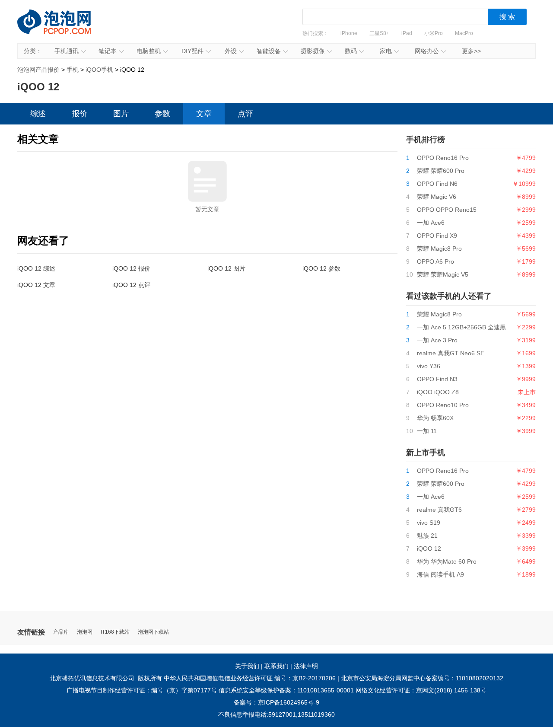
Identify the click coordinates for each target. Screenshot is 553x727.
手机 (73, 69)
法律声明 (306, 666)
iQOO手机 (99, 69)
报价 (79, 113)
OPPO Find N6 (437, 183)
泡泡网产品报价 (62, 28)
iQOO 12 (429, 548)
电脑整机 (149, 51)
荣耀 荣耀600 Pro (440, 170)
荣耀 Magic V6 (436, 196)
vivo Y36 (428, 366)
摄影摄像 (313, 51)
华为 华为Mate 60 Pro (447, 561)
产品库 (61, 632)
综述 (38, 113)
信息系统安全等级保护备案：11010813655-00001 (286, 690)
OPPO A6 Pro (435, 261)
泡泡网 (84, 632)
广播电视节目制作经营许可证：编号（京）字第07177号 (142, 690)
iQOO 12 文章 (36, 284)
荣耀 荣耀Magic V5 (442, 274)
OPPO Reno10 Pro (443, 405)
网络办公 (427, 51)
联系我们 (276, 666)
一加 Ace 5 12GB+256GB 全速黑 (461, 327)
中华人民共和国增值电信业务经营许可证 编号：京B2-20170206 (250, 678)
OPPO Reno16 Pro (443, 157)
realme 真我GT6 (439, 509)
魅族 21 (427, 535)
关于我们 (247, 666)
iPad (406, 33)
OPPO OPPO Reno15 (447, 209)
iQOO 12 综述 (36, 268)
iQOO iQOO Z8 (438, 392)
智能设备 (269, 51)
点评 (245, 113)
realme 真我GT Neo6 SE (450, 353)
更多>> (471, 51)
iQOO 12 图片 (226, 268)
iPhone (348, 33)
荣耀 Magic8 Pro (439, 248)
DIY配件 (192, 51)
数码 (351, 51)
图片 (121, 113)
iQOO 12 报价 (131, 268)
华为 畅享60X (435, 418)
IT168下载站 (115, 632)
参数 (162, 113)
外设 (231, 51)
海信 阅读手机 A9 (440, 574)
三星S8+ (379, 33)
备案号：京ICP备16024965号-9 (276, 702)
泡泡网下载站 (153, 632)
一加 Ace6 (431, 222)
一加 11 (427, 430)
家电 (386, 51)
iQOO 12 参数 (321, 268)
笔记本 (108, 51)
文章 (204, 113)
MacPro (464, 33)
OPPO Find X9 (437, 235)
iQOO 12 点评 (131, 284)
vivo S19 (428, 522)
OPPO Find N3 (437, 379)
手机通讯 (66, 51)
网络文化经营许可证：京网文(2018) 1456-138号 (421, 690)
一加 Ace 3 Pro (437, 340)
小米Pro (433, 33)
